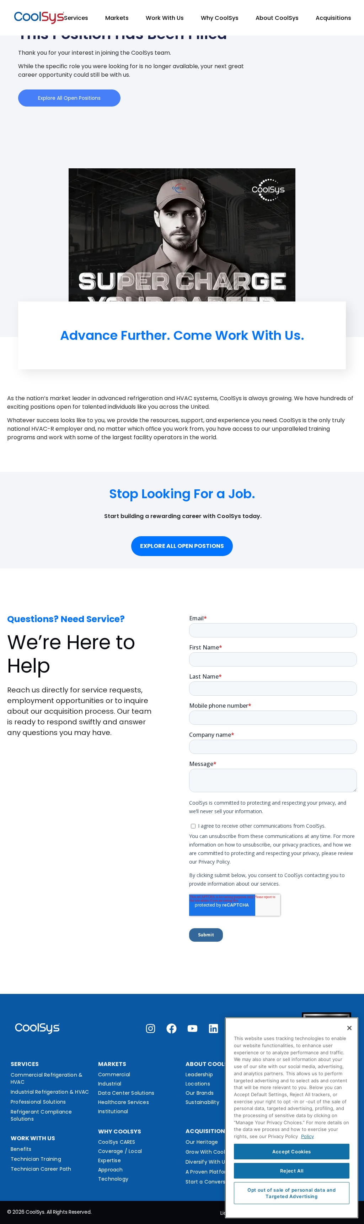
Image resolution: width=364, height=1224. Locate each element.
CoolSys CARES (116, 1142)
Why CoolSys (220, 18)
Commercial (114, 1074)
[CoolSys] (39, 18)
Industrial (109, 1083)
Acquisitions (333, 18)
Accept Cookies (291, 1151)
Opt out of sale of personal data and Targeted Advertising (291, 1193)
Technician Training (36, 1159)
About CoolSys (277, 18)
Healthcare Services (123, 1102)
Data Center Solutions (126, 1093)
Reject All (292, 1171)
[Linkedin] (213, 1028)
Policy (307, 1136)
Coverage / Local (120, 1151)
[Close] (349, 1028)
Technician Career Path (41, 1169)
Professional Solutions (38, 1101)
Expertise (109, 1160)
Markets (117, 18)
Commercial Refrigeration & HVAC (46, 1078)
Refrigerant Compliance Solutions (41, 1115)
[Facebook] (171, 1028)
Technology (113, 1178)
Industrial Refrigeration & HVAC (50, 1091)
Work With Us (165, 18)
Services (76, 18)
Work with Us (33, 1138)
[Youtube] (192, 1028)
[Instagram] (150, 1028)
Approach (110, 1169)
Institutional (113, 1111)
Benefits (21, 1149)
